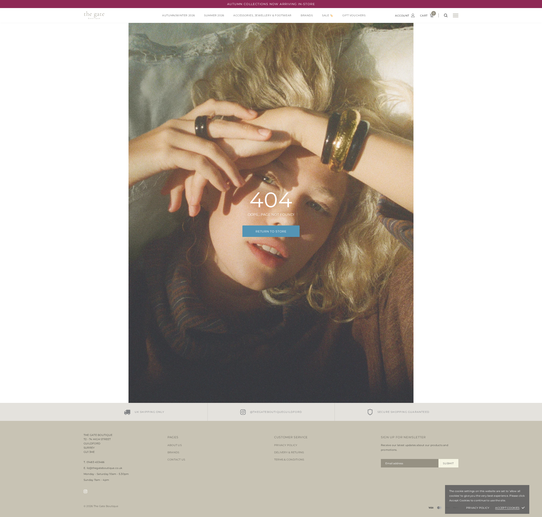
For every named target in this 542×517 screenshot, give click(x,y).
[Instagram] (85, 491)
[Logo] (116, 15)
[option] (143, 412)
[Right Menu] (455, 15)
